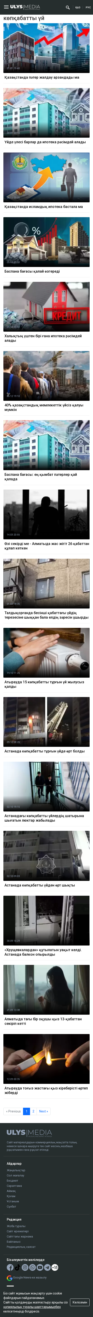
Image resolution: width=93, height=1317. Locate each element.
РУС (88, 7)
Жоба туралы (16, 1226)
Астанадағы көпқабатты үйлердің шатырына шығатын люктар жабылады (44, 818)
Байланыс (14, 1241)
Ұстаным (13, 1201)
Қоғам (11, 1196)
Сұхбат (11, 1206)
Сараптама (14, 1185)
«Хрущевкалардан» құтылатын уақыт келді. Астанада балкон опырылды (43, 952)
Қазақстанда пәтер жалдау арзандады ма (42, 77)
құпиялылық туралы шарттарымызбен (32, 1307)
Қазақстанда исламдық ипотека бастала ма (44, 207)
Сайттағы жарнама (20, 1236)
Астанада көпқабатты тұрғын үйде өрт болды (45, 751)
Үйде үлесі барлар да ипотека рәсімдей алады (45, 142)
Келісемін (80, 1302)
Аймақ (11, 1191)
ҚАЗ (77, 7)
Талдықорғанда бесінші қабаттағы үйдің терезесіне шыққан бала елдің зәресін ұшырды (46, 615)
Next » (43, 1111)
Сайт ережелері (18, 1231)
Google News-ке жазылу (29, 1277)
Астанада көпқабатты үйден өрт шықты (40, 885)
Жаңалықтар (16, 1170)
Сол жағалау (15, 1175)
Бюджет (12, 1180)
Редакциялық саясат (21, 1247)
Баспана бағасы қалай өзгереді (32, 271)
